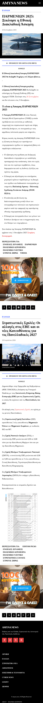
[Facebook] (4, 307)
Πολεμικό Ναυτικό (13, 250)
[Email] (33, 307)
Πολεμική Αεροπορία (14, 247)
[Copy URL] (28, 307)
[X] (9, 307)
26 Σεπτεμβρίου (32, 97)
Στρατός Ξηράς (10, 253)
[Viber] (23, 307)
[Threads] (21, 640)
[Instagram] (10, 640)
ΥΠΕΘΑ (23, 253)
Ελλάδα (6, 10)
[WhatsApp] (14, 307)
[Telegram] (18, 307)
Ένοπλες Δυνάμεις (13, 244)
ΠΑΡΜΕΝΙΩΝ (31, 244)
